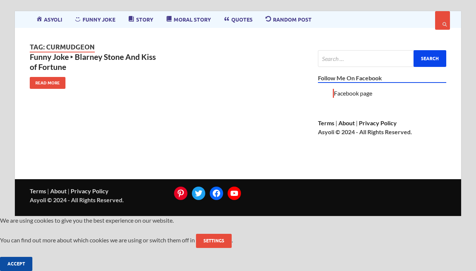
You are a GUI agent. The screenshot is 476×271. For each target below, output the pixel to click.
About (346, 122)
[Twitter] (198, 193)
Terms (326, 122)
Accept (16, 264)
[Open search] (442, 20)
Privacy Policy (378, 122)
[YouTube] (234, 193)
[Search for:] (382, 58)
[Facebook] (216, 193)
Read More (45, 81)
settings (213, 240)
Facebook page (353, 93)
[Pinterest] (180, 193)
